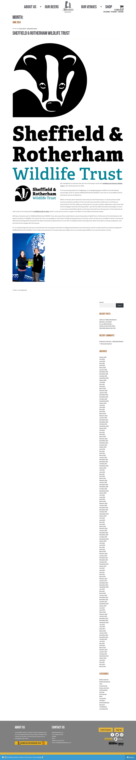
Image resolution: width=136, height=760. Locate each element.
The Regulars (103, 706)
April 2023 (102, 434)
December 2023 (103, 420)
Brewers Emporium (104, 681)
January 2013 (103, 651)
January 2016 (103, 595)
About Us (30, 6)
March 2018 (102, 551)
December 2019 (103, 507)
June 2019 (102, 520)
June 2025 (102, 382)
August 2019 (102, 516)
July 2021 (102, 470)
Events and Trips (104, 688)
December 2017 (103, 557)
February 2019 (103, 528)
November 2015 (103, 599)
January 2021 (103, 482)
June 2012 (102, 660)
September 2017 (104, 564)
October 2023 (103, 424)
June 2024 (102, 407)
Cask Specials (103, 686)
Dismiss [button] (131, 757)
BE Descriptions (103, 679)
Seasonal (102, 704)
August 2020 (102, 493)
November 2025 (103, 374)
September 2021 (104, 466)
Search (101, 302)
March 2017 (102, 576)
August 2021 (102, 468)
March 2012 (102, 666)
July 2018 (102, 543)
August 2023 (102, 428)
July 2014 (102, 624)
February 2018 (103, 553)
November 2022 (103, 443)
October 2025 (103, 376)
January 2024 (103, 417)
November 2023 (103, 422)
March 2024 (102, 413)
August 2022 (102, 447)
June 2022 (102, 449)
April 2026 (102, 365)
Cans (100, 684)
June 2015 (102, 610)
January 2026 (103, 369)
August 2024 (102, 403)
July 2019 (102, 518)
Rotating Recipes (104, 702)
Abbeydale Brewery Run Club (107, 328)
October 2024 (103, 399)
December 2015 (103, 597)
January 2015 (103, 616)
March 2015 (102, 612)
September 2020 (104, 491)
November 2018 (103, 534)
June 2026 (102, 361)
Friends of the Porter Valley (107, 326)
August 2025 (102, 380)
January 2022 (103, 457)
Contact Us (58, 727)
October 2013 (103, 639)
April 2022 (102, 453)
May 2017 (102, 572)
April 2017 (102, 574)
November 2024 (103, 397)
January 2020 (103, 505)
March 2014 (102, 631)
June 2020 (102, 497)
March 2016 (102, 593)
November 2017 (103, 560)
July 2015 (102, 608)
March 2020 (102, 501)
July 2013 (102, 641)
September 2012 (104, 656)
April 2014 (102, 629)
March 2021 (102, 478)
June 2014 (102, 626)
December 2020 (103, 484)
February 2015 (103, 614)
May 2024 (102, 409)
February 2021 (103, 480)
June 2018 (102, 545)
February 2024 (103, 415)
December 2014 (103, 618)
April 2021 (102, 476)
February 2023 (103, 438)
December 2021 (103, 459)
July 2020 (102, 495)
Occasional (102, 698)
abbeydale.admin (32, 28)
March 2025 (102, 388)
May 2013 (102, 643)
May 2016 (102, 591)
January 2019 (103, 530)
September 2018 (104, 539)
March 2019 (102, 526)
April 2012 (102, 664)
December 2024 (103, 394)
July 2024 (102, 405)
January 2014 (103, 633)
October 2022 (103, 445)
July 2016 (102, 589)
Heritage (101, 692)
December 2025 (103, 371)
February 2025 (103, 390)
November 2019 (103, 509)
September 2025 (104, 378)
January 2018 (103, 555)
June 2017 (102, 570)
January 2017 (103, 580)
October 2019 (103, 511)
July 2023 (102, 430)
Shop (108, 6)
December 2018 (103, 532)
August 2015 (102, 606)
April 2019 (102, 524)
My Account (107, 12)
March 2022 (102, 455)
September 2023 (104, 426)
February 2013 (103, 649)
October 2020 (103, 489)
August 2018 (102, 541)
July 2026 (102, 359)
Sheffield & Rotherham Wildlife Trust (41, 33)
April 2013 (102, 645)
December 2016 (103, 583)
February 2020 (103, 503)
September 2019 (104, 514)
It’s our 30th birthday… (106, 324)
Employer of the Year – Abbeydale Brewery (111, 341)
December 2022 (103, 440)
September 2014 (104, 622)
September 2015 (104, 603)
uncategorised (22, 290)
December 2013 (103, 635)
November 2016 (103, 585)
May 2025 (102, 384)
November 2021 (103, 461)
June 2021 (102, 472)
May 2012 (102, 662)
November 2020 (103, 486)
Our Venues (89, 6)
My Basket (114, 12)
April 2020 (102, 499)
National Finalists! (106, 344)
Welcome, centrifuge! (105, 322)
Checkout (121, 12)
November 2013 (103, 637)
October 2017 (103, 562)
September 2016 (104, 587)
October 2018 (103, 537)
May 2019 (102, 522)
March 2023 (102, 436)
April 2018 (102, 549)
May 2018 (102, 547)
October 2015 (103, 601)
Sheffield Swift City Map (41, 211)
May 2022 (102, 451)
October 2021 (103, 463)
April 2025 (102, 386)
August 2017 (102, 566)
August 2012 (102, 658)
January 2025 (103, 392)
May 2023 (102, 432)
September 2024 (104, 401)
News (100, 696)
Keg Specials (103, 694)
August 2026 (102, 357)
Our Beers (52, 6)
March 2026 (102, 367)
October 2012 (103, 654)
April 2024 (102, 411)
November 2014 (103, 620)
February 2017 (103, 578)
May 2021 (102, 474)
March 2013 (102, 647)
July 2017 (102, 568)
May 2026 (102, 363)
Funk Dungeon (103, 690)
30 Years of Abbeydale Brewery (108, 319)
